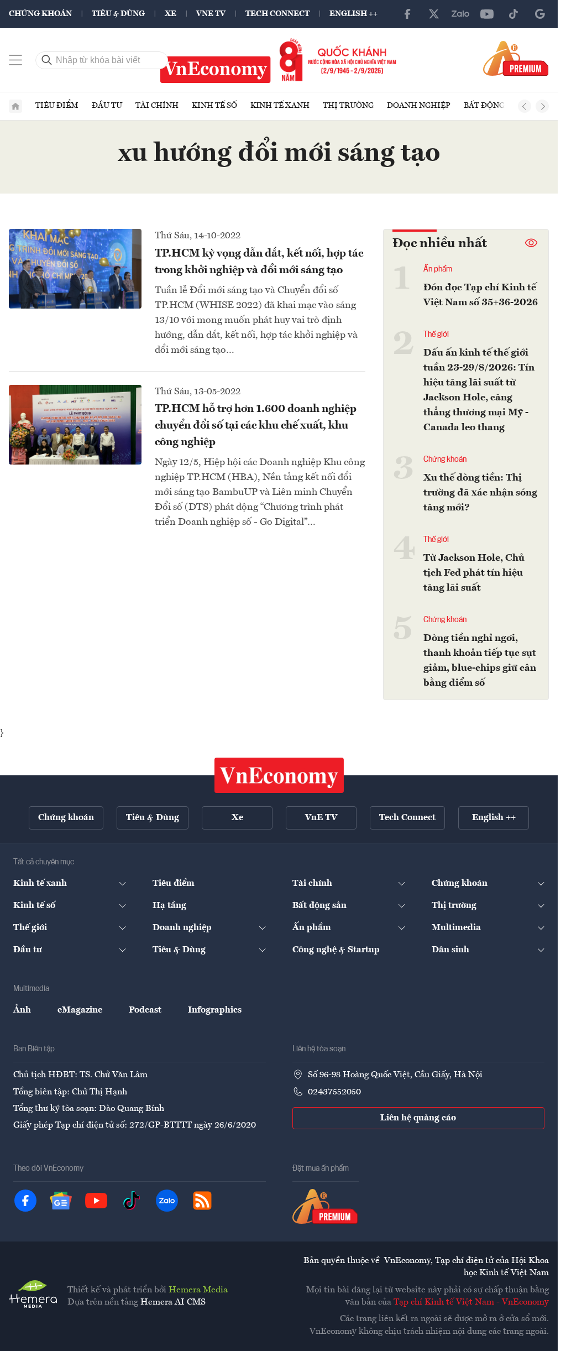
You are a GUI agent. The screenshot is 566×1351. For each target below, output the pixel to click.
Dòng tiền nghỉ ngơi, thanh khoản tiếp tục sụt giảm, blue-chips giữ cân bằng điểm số (479, 660)
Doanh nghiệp (418, 105)
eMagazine (79, 1010)
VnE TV (211, 14)
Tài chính (157, 105)
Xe (170, 14)
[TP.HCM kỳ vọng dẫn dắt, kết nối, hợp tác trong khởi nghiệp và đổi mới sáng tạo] (75, 269)
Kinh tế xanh (280, 105)
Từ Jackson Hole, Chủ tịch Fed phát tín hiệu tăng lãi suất (474, 573)
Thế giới (436, 334)
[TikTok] (513, 14)
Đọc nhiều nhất (439, 244)
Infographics (215, 1010)
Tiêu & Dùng (118, 14)
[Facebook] (407, 14)
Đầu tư (107, 105)
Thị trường (348, 105)
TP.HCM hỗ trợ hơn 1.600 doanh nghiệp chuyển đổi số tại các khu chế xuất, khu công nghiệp (256, 426)
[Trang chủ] (15, 106)
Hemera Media (198, 1290)
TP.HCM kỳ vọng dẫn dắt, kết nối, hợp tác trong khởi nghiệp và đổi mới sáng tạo (259, 262)
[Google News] (540, 14)
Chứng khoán (40, 14)
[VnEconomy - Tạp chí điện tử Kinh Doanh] (279, 775)
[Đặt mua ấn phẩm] (516, 58)
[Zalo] (460, 14)
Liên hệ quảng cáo (418, 1118)
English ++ (353, 14)
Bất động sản (493, 105)
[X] (434, 14)
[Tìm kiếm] (47, 60)
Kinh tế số (214, 105)
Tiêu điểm (56, 105)
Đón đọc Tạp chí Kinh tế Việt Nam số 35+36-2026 (480, 295)
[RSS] (202, 1200)
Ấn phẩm (437, 269)
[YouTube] (487, 14)
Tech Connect (277, 14)
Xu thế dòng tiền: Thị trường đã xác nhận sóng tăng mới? (480, 493)
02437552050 (334, 1092)
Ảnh (22, 1010)
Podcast (145, 1010)
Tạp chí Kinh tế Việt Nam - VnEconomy (471, 1302)
